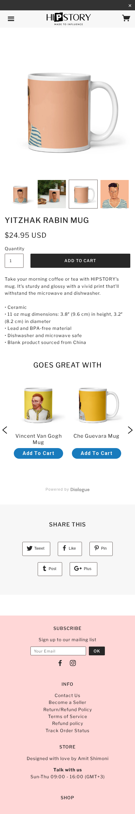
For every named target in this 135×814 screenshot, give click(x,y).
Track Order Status (67, 730)
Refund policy (67, 723)
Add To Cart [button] (38, 453)
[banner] (69, 19)
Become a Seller (67, 702)
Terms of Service (67, 716)
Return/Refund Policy (67, 709)
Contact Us (67, 695)
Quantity (14, 248)
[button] (4, 430)
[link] (38, 430)
